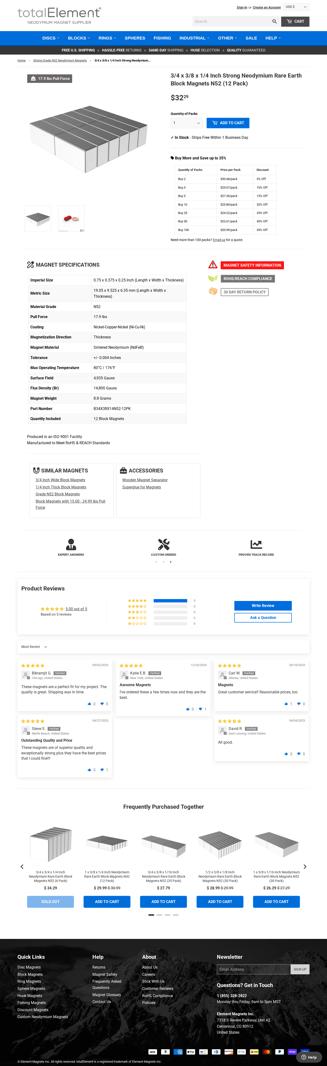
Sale (251, 38)
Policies (148, 1002)
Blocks (77, 38)
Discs (49, 38)
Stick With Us (153, 981)
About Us (150, 967)
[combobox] (236, 21)
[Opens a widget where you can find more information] (309, 1058)
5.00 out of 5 (76, 609)
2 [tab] (163, 562)
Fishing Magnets (31, 1002)
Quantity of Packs (184, 114)
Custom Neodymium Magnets (42, 1017)
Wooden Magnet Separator (145, 480)
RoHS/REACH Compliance (248, 278)
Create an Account (267, 7)
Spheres (135, 38)
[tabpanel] (71, 548)
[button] (137, 600)
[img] (32, 665)
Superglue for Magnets (141, 487)
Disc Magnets (29, 967)
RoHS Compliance (157, 995)
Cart (298, 21)
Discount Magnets (32, 1010)
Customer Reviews (157, 988)
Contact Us (101, 1001)
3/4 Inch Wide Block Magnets (60, 480)
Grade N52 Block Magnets (58, 494)
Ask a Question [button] (263, 617)
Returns (98, 967)
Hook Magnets (29, 995)
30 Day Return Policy (245, 292)
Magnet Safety (104, 974)
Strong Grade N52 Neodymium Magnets (60, 60)
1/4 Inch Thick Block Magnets (61, 487)
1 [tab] (156, 562)
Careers (148, 974)
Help (271, 38)
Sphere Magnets (31, 988)
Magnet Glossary (106, 995)
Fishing (162, 38)
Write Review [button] (263, 605)
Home (21, 60)
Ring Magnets (29, 981)
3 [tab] (170, 562)
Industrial (193, 38)
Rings (106, 38)
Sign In (242, 7)
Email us (219, 240)
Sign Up (300, 969)
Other (226, 38)
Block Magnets (30, 974)
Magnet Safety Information (252, 265)
